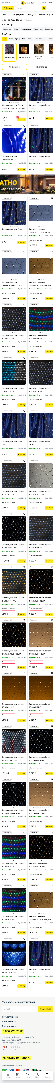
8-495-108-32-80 (47, 3)
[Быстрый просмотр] (24, 80)
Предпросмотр (7, 74)
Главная (5, 15)
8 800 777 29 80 (13, 1031)
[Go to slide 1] (27, 193)
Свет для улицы (18, 15)
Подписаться (45, 1009)
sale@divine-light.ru (17, 1058)
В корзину (21, 119)
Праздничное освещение (38, 15)
